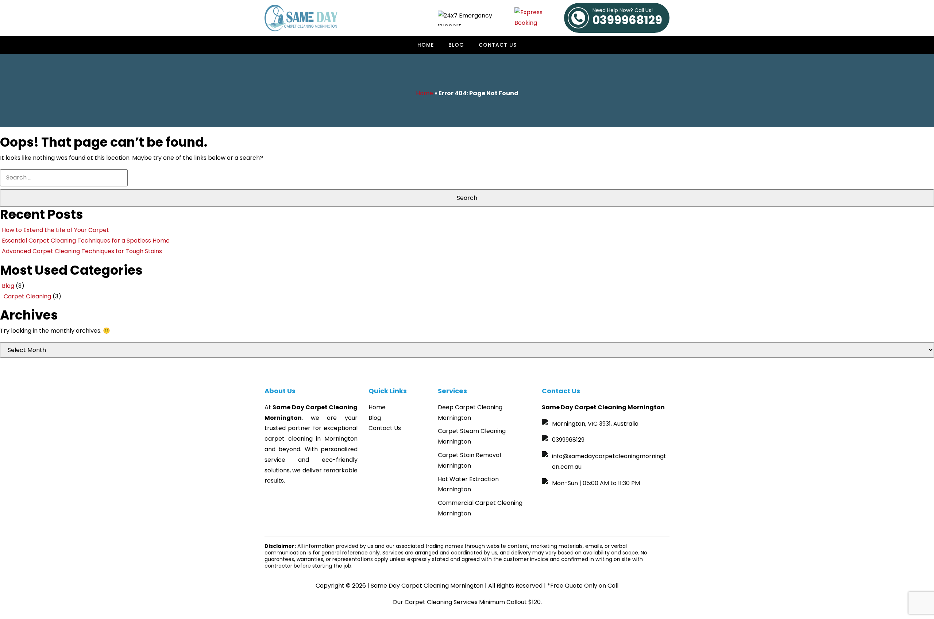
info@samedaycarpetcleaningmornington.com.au (609, 461)
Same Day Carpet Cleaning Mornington (427, 585)
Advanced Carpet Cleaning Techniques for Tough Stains (82, 251)
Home (425, 45)
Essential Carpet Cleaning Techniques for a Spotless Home (86, 240)
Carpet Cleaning (27, 296)
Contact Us (498, 45)
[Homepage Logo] (301, 18)
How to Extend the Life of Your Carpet (55, 230)
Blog (456, 45)
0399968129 (627, 18)
